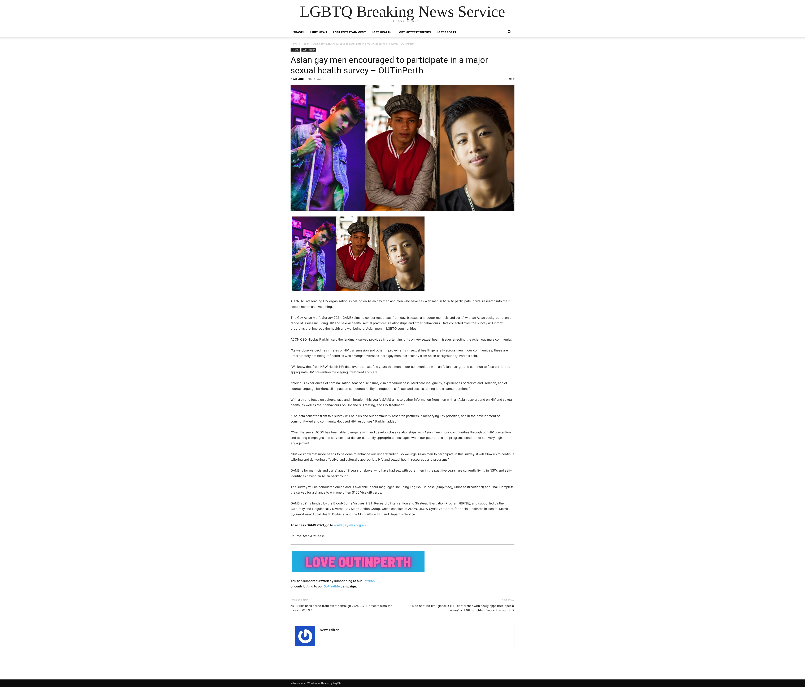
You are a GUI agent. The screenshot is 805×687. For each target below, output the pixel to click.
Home (294, 43)
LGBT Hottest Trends (414, 32)
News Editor (297, 78)
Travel (298, 32)
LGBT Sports (446, 32)
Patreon (368, 581)
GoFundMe (331, 586)
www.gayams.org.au (350, 525)
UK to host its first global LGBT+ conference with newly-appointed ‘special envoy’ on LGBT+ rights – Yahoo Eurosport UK (462, 608)
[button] (509, 33)
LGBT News (318, 32)
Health (305, 43)
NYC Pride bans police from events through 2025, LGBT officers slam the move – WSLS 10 (341, 608)
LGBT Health (382, 32)
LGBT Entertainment (349, 32)
